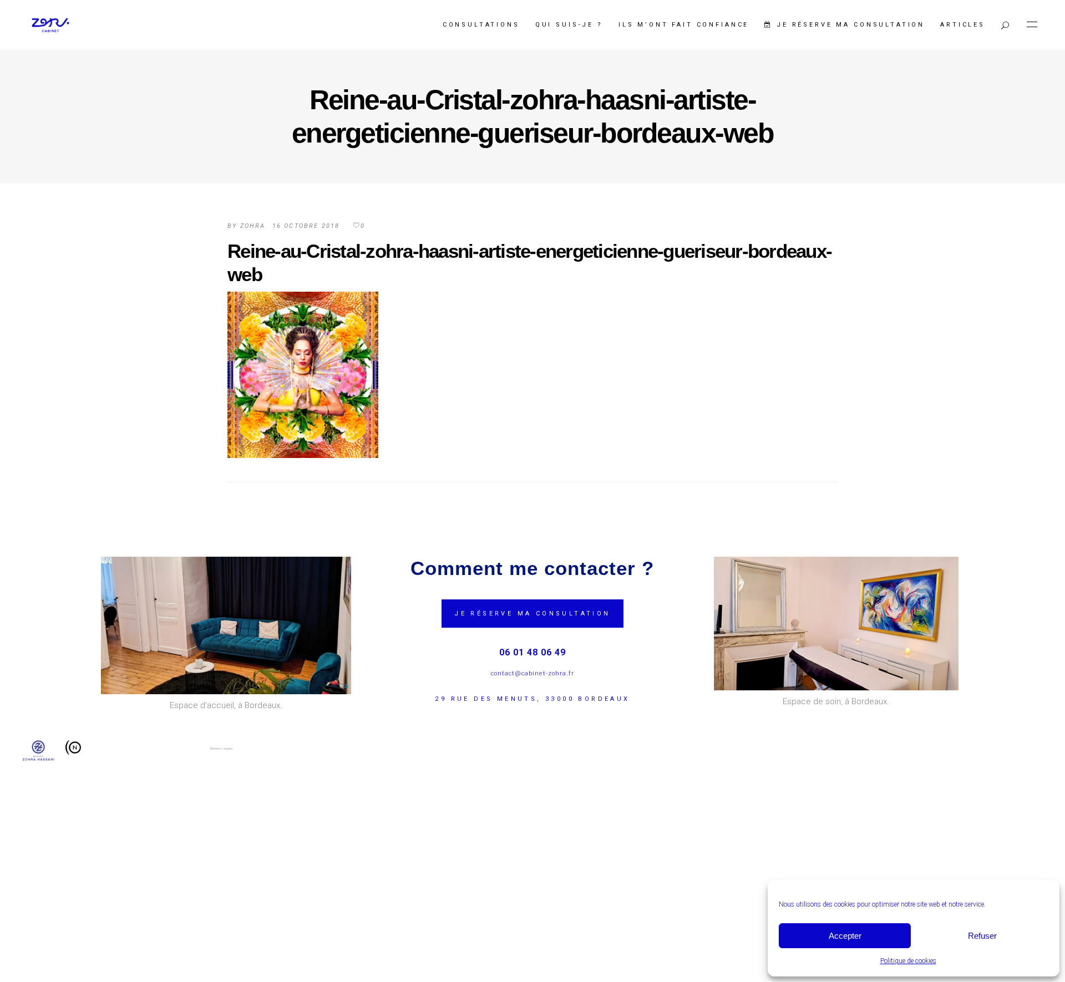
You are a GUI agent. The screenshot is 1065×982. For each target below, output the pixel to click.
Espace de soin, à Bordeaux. (836, 701)
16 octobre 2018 (306, 226)
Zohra (253, 226)
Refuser (982, 935)
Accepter (845, 935)
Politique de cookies (908, 961)
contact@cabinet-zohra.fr (532, 673)
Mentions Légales (221, 748)
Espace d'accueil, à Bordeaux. (226, 705)
